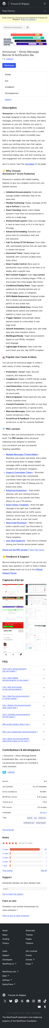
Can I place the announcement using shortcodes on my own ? (15, 740)
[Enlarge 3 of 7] (20, 612)
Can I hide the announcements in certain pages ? (15, 697)
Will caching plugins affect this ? (16, 724)
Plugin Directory (8, 11)
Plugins (29, 939)
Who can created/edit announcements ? (20, 732)
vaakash (9, 59)
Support (8, 99)
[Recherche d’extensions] (27, 27)
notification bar (29, 823)
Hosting (5, 939)
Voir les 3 (43, 812)
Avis (6, 81)
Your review (7, 870)
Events (29, 955)
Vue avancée (8, 830)
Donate (30, 959)
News (4, 935)
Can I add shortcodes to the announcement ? (12, 688)
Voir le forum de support (12, 894)
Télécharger (9, 65)
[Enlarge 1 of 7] (20, 587)
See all (44, 870)
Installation (9, 87)
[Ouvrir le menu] (45, 3)
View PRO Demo (36, 550)
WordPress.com (10, 971)
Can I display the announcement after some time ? (16, 706)
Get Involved (31, 951)
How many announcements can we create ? (14, 670)
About (5, 930)
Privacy (5, 943)
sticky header (41, 823)
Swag (29, 964)
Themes (29, 935)
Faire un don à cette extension (15, 915)
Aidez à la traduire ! (28, 19)
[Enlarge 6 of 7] (43, 598)
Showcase (30, 930)
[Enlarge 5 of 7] (43, 587)
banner (29, 818)
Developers (7, 959)
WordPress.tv (9, 964)
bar (35, 818)
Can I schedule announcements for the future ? (16, 715)
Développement (12, 93)
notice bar (42, 818)
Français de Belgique (17, 995)
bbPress (7, 980)
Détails (8, 74)
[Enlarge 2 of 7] (20, 600)
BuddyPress (8, 984)
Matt (5, 976)
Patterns (29, 943)
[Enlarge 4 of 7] (20, 625)
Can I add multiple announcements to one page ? (15, 679)
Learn (4, 951)
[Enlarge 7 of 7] (43, 610)
